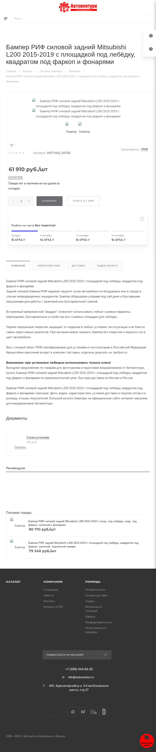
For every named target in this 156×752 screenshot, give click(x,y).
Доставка (78, 265)
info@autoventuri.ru (81, 677)
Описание (18, 265)
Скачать (20, 447)
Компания (53, 581)
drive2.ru (104, 711)
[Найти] (147, 19)
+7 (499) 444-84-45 (79, 669)
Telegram (62, 711)
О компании (51, 589)
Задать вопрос (107, 265)
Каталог (13, 581)
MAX (72, 711)
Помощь (93, 581)
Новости (49, 595)
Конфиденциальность (98, 622)
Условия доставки (96, 595)
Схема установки (38, 437)
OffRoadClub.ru (93, 711)
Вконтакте (52, 711)
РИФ (144, 149)
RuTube (83, 711)
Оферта (90, 616)
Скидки (89, 601)
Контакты (49, 601)
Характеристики (48, 265)
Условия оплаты (95, 589)
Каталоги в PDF (53, 606)
